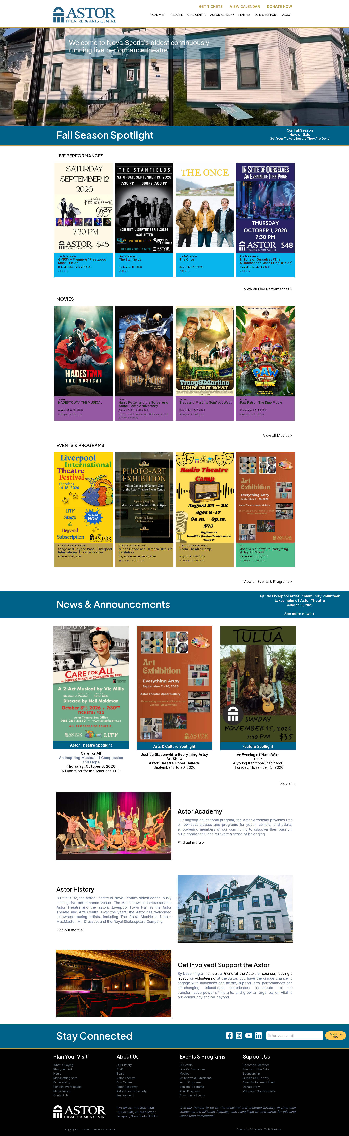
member (211, 973)
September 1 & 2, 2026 (192, 410)
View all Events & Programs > (268, 581)
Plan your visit (62, 1069)
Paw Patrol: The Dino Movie (261, 402)
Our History (124, 1065)
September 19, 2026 (130, 267)
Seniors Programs (192, 1086)
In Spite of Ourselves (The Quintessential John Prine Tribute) (266, 261)
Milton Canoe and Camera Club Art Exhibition (145, 550)
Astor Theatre (126, 1078)
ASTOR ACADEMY (222, 14)
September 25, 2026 (191, 267)
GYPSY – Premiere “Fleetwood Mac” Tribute (82, 261)
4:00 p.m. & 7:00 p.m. (70, 414)
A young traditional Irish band (258, 763)
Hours (57, 1073)
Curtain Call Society (256, 1078)
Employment (125, 1095)
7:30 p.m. (63, 271)
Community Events (192, 1095)
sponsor (268, 973)
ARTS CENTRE (196, 14)
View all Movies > (278, 435)
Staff (120, 1069)
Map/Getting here (65, 1078)
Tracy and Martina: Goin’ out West (205, 402)
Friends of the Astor (256, 1069)
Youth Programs (190, 1082)
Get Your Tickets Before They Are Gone (300, 138)
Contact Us (60, 1095)
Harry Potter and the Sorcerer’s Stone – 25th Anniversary (143, 404)
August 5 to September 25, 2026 (137, 556)
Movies (184, 1073)
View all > (287, 784)
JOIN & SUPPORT (266, 14)
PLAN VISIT (158, 14)
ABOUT (287, 14)
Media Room (61, 1091)
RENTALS (244, 14)
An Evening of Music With (258, 754)
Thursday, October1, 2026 (254, 267)
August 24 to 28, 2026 (192, 556)
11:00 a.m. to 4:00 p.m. (132, 560)
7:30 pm (123, 271)
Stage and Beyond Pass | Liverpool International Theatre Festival (85, 550)
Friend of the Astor (239, 973)
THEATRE (176, 14)
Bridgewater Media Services (265, 1129)
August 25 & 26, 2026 (70, 410)
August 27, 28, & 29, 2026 (133, 410)
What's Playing (63, 1065)
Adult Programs (190, 1091)
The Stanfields (130, 259)
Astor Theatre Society (132, 1091)
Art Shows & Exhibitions (195, 1078)
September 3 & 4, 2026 (253, 410)
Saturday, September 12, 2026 (75, 267)
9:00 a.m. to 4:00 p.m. (192, 560)
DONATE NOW (279, 6)
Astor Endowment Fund (259, 1082)
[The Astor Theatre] (79, 1111)
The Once (186, 259)
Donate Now (251, 1086)
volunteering (205, 978)
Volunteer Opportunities (259, 1091)
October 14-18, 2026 (70, 556)
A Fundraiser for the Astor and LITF (91, 771)
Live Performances (192, 1069)
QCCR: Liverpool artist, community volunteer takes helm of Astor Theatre (300, 600)
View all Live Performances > (268, 289)
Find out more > (191, 842)
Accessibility (61, 1082)
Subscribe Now (335, 1035)
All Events (186, 1065)
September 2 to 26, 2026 (254, 556)
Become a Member (256, 1065)
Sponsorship (251, 1073)
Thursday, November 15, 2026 (258, 767)
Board (121, 1073)
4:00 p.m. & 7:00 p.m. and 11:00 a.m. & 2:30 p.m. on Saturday (143, 416)
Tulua (257, 758)
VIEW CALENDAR (245, 6)
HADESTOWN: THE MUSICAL (80, 402)
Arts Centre (124, 1082)
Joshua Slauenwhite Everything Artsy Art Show (264, 550)
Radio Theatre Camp (195, 549)
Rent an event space (67, 1086)
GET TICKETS (211, 6)
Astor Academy (127, 1086)
